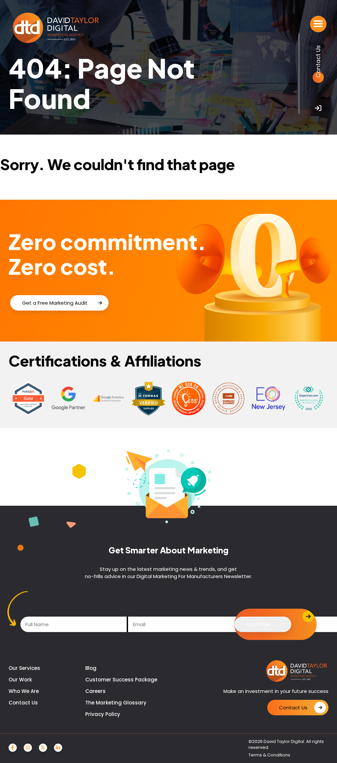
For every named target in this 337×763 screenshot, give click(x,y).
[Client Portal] (318, 108)
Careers (95, 691)
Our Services (24, 668)
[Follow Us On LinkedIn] (58, 748)
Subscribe (258, 624)
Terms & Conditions (269, 755)
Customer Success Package (121, 679)
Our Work (20, 679)
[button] (318, 24)
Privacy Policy (102, 714)
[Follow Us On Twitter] (43, 748)
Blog (90, 668)
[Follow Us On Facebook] (13, 748)
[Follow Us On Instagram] (28, 748)
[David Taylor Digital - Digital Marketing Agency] (56, 28)
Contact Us (23, 702)
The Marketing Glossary (115, 702)
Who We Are (24, 691)
